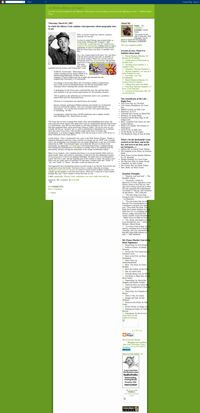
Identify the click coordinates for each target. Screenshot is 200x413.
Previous (135, 345)
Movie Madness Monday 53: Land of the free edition (135, 81)
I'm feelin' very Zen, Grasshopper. (132, 77)
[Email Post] (82, 182)
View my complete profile (131, 45)
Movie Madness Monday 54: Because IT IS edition (135, 57)
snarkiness (80, 176)
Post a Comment (55, 189)
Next (143, 345)
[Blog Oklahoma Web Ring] (137, 323)
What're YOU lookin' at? (132, 354)
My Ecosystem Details (131, 340)
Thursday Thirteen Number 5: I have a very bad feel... (136, 88)
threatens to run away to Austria (61, 170)
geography (57, 157)
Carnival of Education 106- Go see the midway (136, 92)
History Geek (69, 176)
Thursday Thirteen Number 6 (137, 69)
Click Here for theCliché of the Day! (129, 317)
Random (126, 347)
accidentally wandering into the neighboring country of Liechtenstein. (95, 45)
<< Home (52, 193)
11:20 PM (75, 180)
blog (130, 390)
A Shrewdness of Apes (66, 8)
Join (124, 345)
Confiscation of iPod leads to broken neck (135, 61)
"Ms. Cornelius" (139, 27)
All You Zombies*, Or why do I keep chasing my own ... (136, 72)
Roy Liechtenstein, (98, 61)
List (129, 345)
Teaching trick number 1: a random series (135, 66)
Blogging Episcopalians (137, 342)
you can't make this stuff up (97, 176)
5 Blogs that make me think (136, 84)
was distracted (75, 146)
